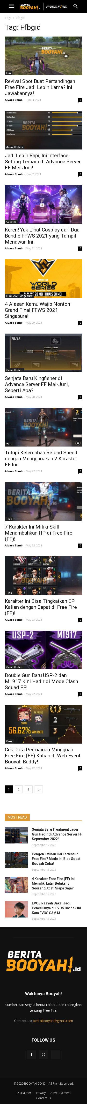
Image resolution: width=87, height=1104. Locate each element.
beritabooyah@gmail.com (53, 1020)
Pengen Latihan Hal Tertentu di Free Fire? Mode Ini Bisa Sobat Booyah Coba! (56, 858)
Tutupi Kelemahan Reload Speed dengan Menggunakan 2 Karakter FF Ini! (41, 459)
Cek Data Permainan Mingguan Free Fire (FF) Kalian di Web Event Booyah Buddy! (42, 756)
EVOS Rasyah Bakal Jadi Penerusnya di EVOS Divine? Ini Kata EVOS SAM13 (56, 908)
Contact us (43, 1098)
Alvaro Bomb (13, 100)
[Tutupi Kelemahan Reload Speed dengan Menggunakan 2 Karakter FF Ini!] (43, 427)
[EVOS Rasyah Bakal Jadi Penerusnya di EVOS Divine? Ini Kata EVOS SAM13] (16, 909)
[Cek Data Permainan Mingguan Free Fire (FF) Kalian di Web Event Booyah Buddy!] (43, 724)
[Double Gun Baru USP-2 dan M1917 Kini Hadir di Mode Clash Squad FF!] (43, 650)
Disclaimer (24, 1093)
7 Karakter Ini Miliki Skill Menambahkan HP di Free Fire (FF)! (38, 533)
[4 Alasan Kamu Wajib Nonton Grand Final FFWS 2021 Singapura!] (43, 278)
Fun (8, 73)
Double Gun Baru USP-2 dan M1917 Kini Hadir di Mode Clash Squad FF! (41, 681)
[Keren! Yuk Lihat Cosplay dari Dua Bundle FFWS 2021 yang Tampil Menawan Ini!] (43, 204)
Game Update (14, 147)
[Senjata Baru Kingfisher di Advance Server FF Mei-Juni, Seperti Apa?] (43, 353)
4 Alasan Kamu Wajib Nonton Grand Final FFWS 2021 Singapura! (37, 310)
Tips (9, 444)
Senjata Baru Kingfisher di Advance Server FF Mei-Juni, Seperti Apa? (37, 384)
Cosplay (11, 221)
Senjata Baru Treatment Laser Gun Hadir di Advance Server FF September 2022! (57, 834)
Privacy (41, 1093)
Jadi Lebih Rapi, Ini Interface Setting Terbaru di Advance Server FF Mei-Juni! (43, 162)
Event (9, 741)
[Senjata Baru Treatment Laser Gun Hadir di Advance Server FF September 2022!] (16, 835)
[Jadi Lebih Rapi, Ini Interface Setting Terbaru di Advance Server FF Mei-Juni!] (43, 130)
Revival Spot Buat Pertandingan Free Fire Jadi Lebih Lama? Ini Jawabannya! (40, 87)
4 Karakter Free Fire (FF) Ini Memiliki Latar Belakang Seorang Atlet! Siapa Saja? (53, 883)
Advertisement (61, 1093)
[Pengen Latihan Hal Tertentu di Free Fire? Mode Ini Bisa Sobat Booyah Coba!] (16, 860)
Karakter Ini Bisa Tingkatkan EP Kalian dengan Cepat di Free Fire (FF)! (41, 607)
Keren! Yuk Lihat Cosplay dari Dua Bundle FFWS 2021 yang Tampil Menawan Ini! (42, 236)
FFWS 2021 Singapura (19, 296)
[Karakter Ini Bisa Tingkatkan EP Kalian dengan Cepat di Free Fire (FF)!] (43, 575)
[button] (75, 6)
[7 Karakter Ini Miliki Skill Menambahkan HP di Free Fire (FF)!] (43, 501)
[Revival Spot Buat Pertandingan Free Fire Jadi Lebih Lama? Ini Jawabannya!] (43, 56)
